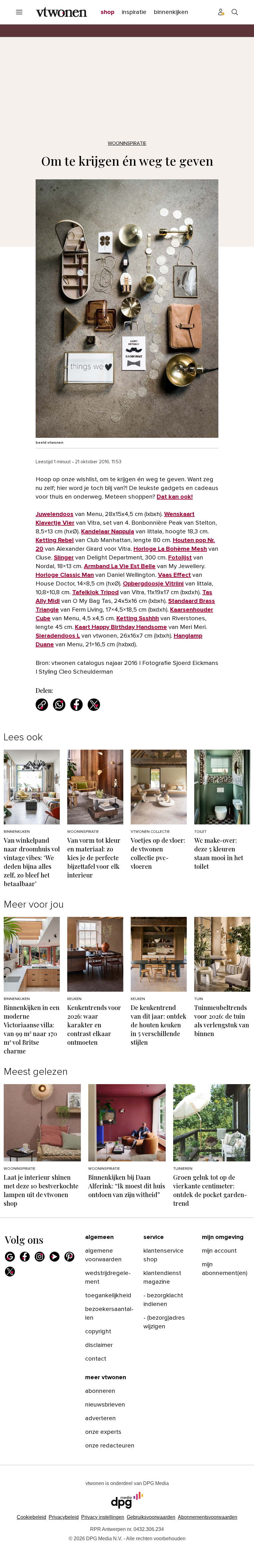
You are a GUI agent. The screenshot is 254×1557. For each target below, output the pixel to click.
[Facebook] (25, 1257)
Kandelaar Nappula (107, 531)
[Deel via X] (94, 704)
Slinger (64, 557)
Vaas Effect (174, 575)
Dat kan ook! (175, 497)
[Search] (234, 12)
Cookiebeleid (31, 1517)
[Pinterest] (69, 1257)
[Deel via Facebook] (76, 704)
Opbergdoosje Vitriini (153, 584)
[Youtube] (54, 1257)
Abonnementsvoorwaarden (207, 1517)
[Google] (10, 1257)
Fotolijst (180, 557)
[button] (102, 1517)
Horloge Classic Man (65, 575)
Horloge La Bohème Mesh (170, 549)
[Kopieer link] (42, 704)
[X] (10, 1272)
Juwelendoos (54, 514)
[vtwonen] (61, 12)
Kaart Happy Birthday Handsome (121, 627)
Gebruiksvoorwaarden (151, 1517)
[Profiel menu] (221, 12)
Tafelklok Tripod (95, 592)
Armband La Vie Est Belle (119, 566)
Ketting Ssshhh (137, 618)
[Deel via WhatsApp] (59, 704)
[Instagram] (40, 1257)
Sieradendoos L (58, 636)
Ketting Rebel (55, 540)
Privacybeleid (64, 1517)
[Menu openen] (19, 12)
